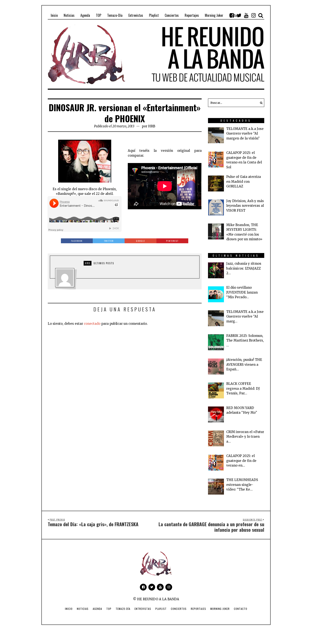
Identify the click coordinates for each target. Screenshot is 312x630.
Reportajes (198, 608)
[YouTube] (246, 15)
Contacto (240, 608)
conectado (92, 324)
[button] (260, 102)
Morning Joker (220, 608)
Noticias (83, 608)
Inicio (69, 608)
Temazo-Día (123, 608)
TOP (108, 608)
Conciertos (179, 608)
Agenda (97, 608)
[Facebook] (231, 15)
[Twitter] (239, 15)
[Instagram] (253, 15)
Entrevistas (143, 608)
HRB (151, 126)
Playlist (161, 608)
